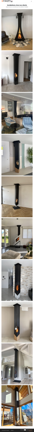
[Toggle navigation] (31, 1)
